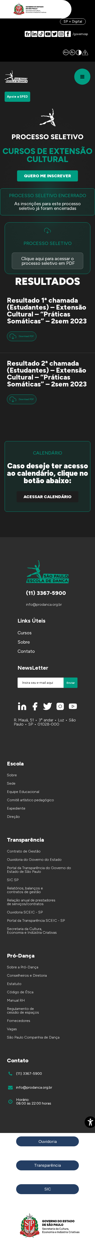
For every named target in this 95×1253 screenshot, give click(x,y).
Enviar (71, 682)
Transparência (47, 1165)
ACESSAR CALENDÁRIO (47, 496)
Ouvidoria (48, 1141)
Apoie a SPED (17, 97)
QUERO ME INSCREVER (47, 175)
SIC (47, 1189)
